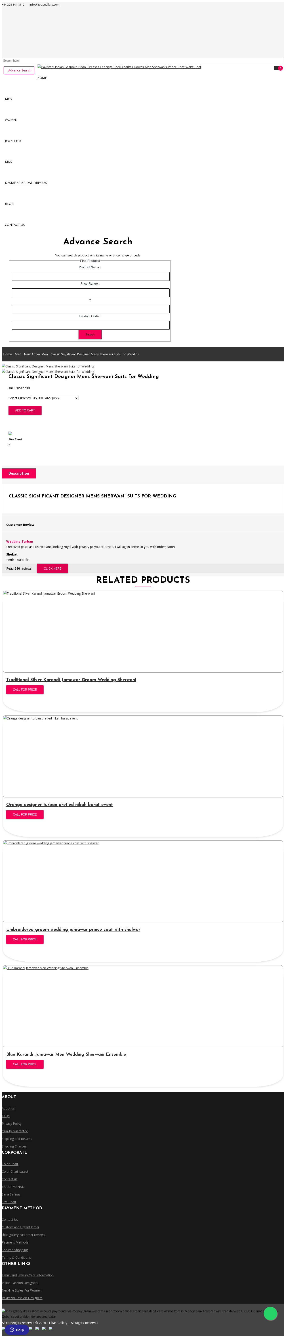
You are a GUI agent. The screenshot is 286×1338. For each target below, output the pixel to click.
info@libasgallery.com (44, 4)
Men (18, 354)
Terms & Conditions (16, 1257)
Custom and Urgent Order (20, 1227)
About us (8, 1108)
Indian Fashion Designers (20, 1283)
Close (13, 450)
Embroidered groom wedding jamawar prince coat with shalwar (73, 929)
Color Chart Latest (15, 1171)
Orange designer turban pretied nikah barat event (59, 805)
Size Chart (17, 423)
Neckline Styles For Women (22, 1290)
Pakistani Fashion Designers (22, 1298)
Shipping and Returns (17, 1139)
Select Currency (19, 398)
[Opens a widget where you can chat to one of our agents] (16, 1330)
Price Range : (90, 283)
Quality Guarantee (15, 1131)
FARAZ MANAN (13, 1187)
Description (18, 473)
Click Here (52, 568)
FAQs (6, 1116)
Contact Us (10, 1219)
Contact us (9, 1179)
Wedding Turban (19, 541)
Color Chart (10, 1164)
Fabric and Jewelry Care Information (28, 1275)
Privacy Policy (11, 1123)
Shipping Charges (14, 1146)
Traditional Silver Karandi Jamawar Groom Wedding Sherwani (71, 680)
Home (7, 354)
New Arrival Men (36, 354)
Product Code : (90, 316)
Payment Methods (15, 1242)
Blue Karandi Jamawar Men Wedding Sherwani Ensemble (66, 1054)
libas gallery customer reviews (23, 1235)
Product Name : (90, 267)
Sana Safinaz (11, 1194)
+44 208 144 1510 (13, 4)
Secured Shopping (15, 1250)
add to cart (25, 410)
